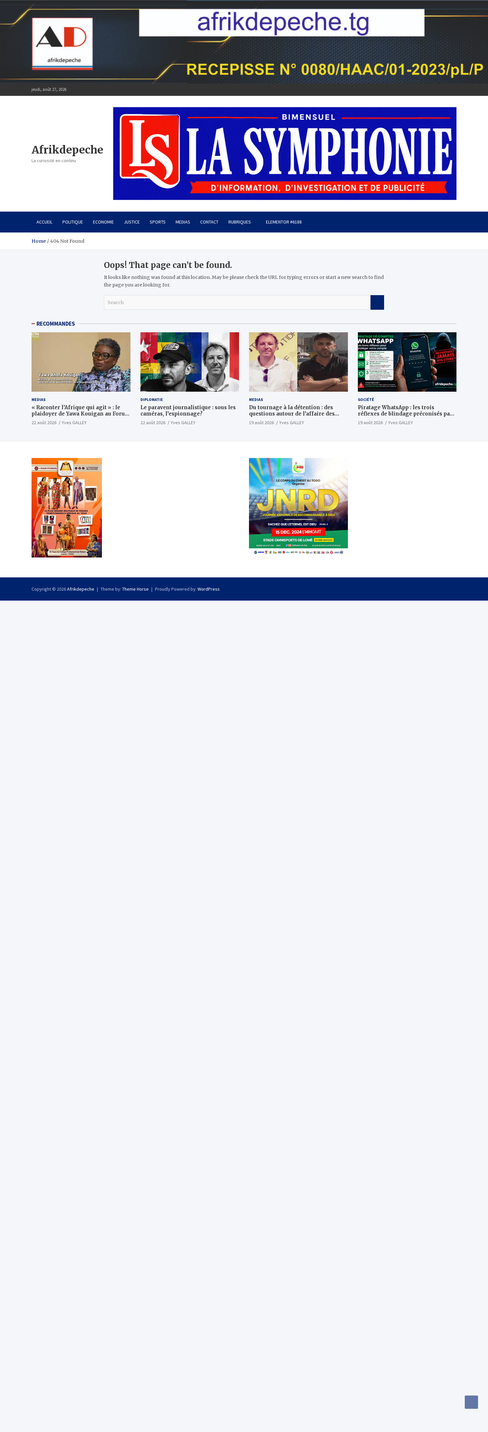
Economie (103, 222)
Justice (132, 222)
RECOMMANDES (56, 323)
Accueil (44, 222)
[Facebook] (452, 90)
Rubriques (239, 222)
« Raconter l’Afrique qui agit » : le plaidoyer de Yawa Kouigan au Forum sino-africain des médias (81, 413)
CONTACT (209, 222)
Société (366, 399)
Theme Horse (135, 589)
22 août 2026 (44, 422)
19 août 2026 (261, 422)
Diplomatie (151, 399)
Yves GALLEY (74, 422)
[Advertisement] (199, 647)
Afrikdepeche (67, 150)
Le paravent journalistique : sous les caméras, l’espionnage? (188, 410)
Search (377, 302)
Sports (158, 222)
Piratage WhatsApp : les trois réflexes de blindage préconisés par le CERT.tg (405, 413)
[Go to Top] (471, 1402)
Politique (72, 222)
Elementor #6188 (284, 222)
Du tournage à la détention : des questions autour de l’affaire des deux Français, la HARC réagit (292, 413)
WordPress (209, 589)
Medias (183, 222)
